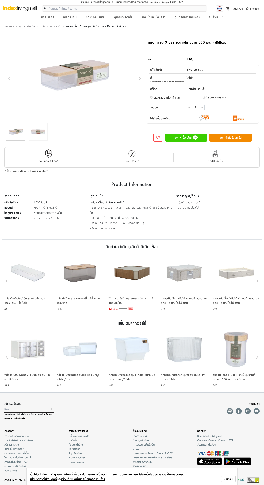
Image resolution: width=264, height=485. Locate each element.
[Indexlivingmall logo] (20, 8)
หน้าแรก (9, 26)
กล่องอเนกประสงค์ (50, 26)
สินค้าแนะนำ (216, 17)
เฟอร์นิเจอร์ (47, 17)
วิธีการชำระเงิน (11, 444)
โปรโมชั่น (73, 440)
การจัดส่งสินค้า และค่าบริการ (18, 440)
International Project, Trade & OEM (153, 453)
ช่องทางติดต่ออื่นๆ (206, 444)
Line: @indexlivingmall (209, 436)
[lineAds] (230, 411)
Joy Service (75, 453)
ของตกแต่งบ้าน (95, 17)
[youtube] (257, 411)
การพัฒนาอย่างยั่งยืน (144, 444)
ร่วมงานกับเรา (139, 466)
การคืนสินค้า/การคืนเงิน (16, 436)
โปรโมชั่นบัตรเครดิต (14, 449)
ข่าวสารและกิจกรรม (142, 462)
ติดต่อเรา (202, 431)
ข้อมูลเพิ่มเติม (140, 431)
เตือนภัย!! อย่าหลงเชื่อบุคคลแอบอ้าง (83, 479)
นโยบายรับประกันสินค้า (15, 466)
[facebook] (239, 411)
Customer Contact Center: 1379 (215, 440)
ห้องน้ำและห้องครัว (154, 17)
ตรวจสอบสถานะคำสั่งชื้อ (16, 453)
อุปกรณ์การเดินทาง (187, 17)
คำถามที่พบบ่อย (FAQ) (16, 462)
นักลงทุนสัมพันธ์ (141, 440)
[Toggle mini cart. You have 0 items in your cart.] (228, 8)
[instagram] (248, 411)
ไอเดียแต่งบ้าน (76, 444)
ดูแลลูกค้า (9, 431)
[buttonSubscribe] (51, 409)
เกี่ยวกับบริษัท (140, 436)
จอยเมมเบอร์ (10, 470)
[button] (28, 281)
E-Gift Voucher (77, 457)
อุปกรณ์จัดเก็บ (123, 17)
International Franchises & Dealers (152, 457)
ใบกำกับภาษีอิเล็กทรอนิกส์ (17, 457)
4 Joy (136, 449)
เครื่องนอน (70, 17)
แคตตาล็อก (74, 449)
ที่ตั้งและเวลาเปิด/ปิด (79, 436)
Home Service (77, 462)
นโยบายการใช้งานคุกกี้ (43, 479)
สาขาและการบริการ (78, 431)
